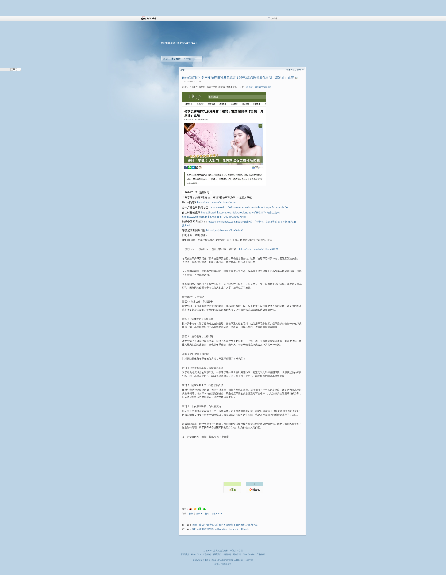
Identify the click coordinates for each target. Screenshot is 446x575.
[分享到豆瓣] (199, 509)
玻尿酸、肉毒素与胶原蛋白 (258, 87)
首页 (165, 58)
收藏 (191, 513)
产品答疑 (261, 554)
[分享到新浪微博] (190, 509)
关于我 (187, 58)
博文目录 (175, 58)
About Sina (196, 554)
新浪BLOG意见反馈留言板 (215, 550)
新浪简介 (185, 554)
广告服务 (207, 554)
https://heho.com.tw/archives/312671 (217, 202)
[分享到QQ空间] (195, 509)
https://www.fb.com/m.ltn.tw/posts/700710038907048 (214, 216)
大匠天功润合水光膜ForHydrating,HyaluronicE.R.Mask (220, 529)
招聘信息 (227, 554)
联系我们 (217, 554)
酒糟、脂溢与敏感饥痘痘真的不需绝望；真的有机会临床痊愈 (225, 525)
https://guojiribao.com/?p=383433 (224, 230)
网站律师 (237, 554)
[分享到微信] (204, 509)
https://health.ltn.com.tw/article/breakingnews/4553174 (240, 212)
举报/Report (216, 513)
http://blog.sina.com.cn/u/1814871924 (179, 43)
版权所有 (227, 564)
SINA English (249, 554)
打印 (207, 513)
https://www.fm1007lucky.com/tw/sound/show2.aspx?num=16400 (248, 207)
